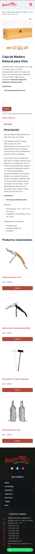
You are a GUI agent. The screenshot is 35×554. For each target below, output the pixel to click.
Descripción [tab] (8, 124)
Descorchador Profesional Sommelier (16, 328)
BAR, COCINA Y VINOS (15, 113)
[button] (30, 19)
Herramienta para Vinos (11, 430)
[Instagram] (23, 468)
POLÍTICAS (8, 498)
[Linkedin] (17, 468)
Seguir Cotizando (8, 118)
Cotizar (7, 109)
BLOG (6, 505)
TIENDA (7, 502)
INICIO (7, 483)
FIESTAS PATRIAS (27, 113)
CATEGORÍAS (9, 486)
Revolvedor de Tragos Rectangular (15, 379)
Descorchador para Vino (11, 277)
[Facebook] (12, 468)
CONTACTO (8, 494)
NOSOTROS (9, 490)
